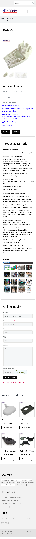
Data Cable (29, 519)
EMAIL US (16, 132)
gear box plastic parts (9, 451)
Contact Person (9, 321)
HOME (3, 19)
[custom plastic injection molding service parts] (27, 409)
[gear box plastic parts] (9, 440)
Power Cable (17, 523)
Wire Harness (17, 519)
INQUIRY (5, 132)
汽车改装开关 (6, 523)
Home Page (5, 519)
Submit (7, 377)
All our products (20, 19)
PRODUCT (10, 19)
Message (7, 345)
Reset (13, 377)
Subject (5, 313)
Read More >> (21, 485)
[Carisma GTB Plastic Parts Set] (27, 440)
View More (8, 427)
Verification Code (9, 369)
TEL (4, 337)
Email (5, 329)
